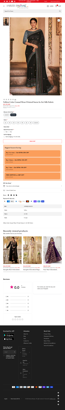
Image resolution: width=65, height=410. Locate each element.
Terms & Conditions (48, 345)
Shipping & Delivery (49, 336)
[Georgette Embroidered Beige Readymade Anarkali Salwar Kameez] (32, 250)
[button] (18, 296)
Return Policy (47, 341)
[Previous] (3, 254)
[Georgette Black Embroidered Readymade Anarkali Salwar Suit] (12, 250)
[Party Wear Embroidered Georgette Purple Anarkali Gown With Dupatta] (52, 250)
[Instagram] (9, 1)
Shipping (5, 107)
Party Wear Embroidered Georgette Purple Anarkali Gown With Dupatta (52, 269)
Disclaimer (46, 338)
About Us (26, 334)
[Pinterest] (14, 1)
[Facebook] (4, 1)
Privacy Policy (47, 334)
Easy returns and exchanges (12, 186)
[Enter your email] (14, 352)
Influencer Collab (28, 343)
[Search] (60, 11)
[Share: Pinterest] (14, 195)
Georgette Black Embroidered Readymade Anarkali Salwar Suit (12, 269)
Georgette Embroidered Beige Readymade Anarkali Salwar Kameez (31, 269)
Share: (4, 195)
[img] (8, 100)
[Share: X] (11, 195)
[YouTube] (12, 1)
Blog (25, 336)
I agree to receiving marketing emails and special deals (10, 357)
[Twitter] (7, 1)
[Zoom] (58, 20)
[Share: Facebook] (8, 195)
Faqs (25, 338)
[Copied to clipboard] (16, 195)
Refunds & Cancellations (49, 343)
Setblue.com (52, 399)
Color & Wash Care (11, 190)
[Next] (62, 254)
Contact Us (26, 341)
